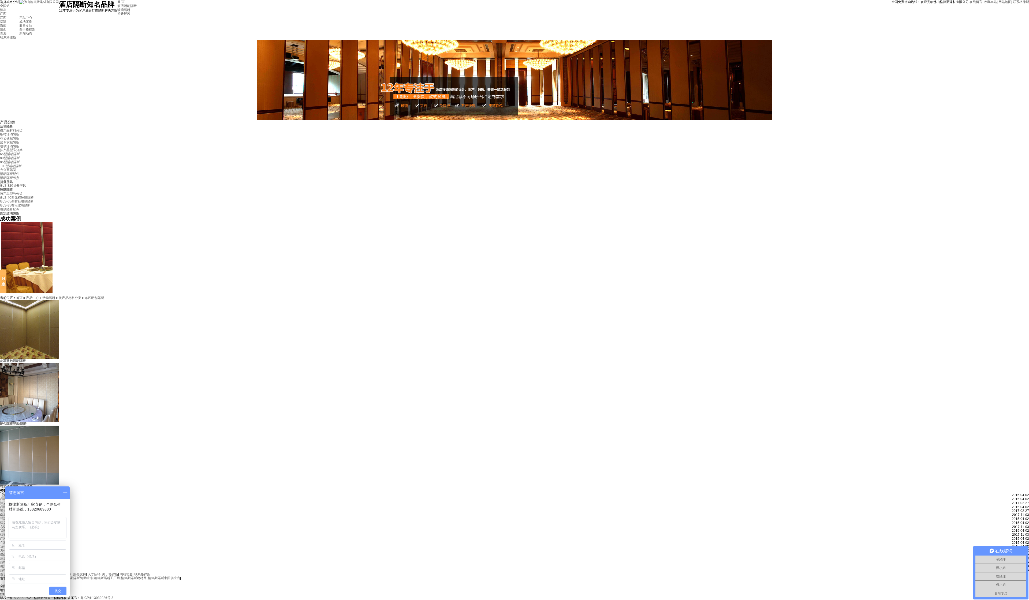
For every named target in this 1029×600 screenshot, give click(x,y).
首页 (19, 298)
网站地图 (1004, 2)
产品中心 (25, 18)
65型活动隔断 (10, 154)
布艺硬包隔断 (9, 138)
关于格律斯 (27, 29)
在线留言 (976, 2)
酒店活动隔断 (127, 6)
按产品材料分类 (11, 130)
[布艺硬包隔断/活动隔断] (29, 483)
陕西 (3, 29)
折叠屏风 (123, 14)
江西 (3, 18)
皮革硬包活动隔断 (13, 361)
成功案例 (25, 22)
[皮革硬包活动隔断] (29, 358)
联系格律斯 (1021, 2)
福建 (3, 22)
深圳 (3, 10)
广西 (3, 14)
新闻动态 (25, 33)
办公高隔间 (8, 170)
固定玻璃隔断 (9, 213)
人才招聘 (94, 574)
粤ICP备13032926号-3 (96, 598)
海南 (3, 26)
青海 (3, 33)
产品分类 (7, 122)
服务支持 (25, 26)
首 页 (121, 2)
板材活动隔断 (9, 134)
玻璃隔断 (123, 10)
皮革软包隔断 (9, 142)
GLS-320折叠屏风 (13, 186)
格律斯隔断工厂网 (107, 578)
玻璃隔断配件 (9, 209)
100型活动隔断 (11, 166)
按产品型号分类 (11, 150)
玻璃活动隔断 (9, 146)
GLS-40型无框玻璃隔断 (17, 198)
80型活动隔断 (10, 158)
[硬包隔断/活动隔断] (29, 421)
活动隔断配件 (9, 174)
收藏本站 (990, 2)
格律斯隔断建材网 (134, 578)
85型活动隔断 (10, 162)
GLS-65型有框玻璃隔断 (17, 201)
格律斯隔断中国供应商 (164, 578)
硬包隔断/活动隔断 (13, 424)
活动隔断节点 (9, 178)
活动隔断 (6, 126)
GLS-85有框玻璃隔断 (15, 205)
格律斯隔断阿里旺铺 (78, 578)
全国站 (5, 6)
